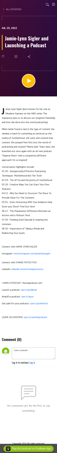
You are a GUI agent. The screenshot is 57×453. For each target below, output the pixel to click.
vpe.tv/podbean (29, 289)
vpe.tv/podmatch (39, 303)
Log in (32, 362)
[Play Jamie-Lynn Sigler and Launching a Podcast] (28, 81)
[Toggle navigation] (53, 4)
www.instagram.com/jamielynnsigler (32, 253)
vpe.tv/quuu (27, 296)
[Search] (47, 4)
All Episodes (13, 9)
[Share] (29, 56)
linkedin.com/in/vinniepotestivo (27, 269)
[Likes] (3, 56)
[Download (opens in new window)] (16, 56)
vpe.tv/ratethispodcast (35, 317)
